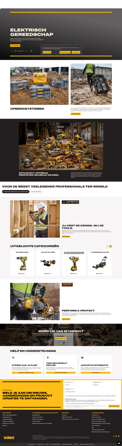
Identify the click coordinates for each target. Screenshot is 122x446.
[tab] (15, 191)
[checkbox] (65, 395)
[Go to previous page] (10, 51)
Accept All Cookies (75, 52)
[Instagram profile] (114, 436)
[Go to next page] (28, 51)
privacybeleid (85, 405)
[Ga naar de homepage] (9, 437)
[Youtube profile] (116, 436)
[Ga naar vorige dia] (107, 246)
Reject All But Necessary (65, 52)
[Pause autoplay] (31, 51)
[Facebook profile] (119, 436)
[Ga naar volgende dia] (110, 246)
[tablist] (61, 191)
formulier (76, 406)
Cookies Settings (47, 52)
